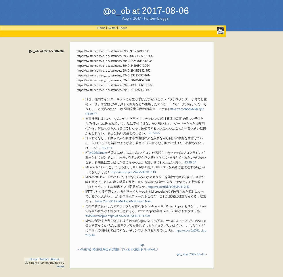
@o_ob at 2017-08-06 (46, 51)
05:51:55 (154, 133)
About (123, 28)
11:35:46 (90, 235)
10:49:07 (190, 162)
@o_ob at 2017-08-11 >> (191, 254)
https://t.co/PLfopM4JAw (111, 201)
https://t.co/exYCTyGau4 (124, 216)
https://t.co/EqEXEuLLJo (190, 230)
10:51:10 (151, 172)
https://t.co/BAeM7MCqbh (186, 109)
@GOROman (97, 153)
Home (101, 28)
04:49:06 (91, 114)
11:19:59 (145, 216)
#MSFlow (135, 201)
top (142, 245)
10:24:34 (106, 148)
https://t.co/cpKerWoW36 (128, 172)
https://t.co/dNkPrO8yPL (163, 187)
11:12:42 (185, 187)
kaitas (60, 266)
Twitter (112, 28)
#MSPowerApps (96, 216)
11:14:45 (147, 201)
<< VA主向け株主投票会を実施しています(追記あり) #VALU (117, 249)
